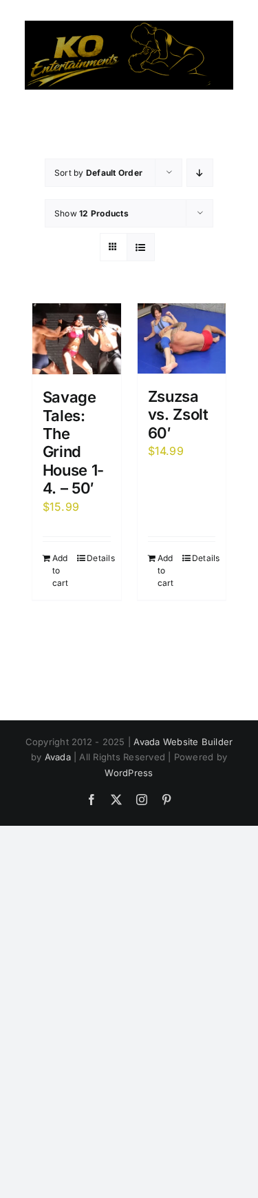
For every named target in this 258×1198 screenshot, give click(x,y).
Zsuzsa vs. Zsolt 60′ (178, 414)
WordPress (129, 772)
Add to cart (60, 570)
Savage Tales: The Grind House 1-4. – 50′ (73, 442)
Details (98, 558)
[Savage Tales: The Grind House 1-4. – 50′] (76, 338)
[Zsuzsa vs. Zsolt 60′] (182, 338)
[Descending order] (199, 173)
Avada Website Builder (183, 741)
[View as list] (140, 247)
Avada (58, 756)
